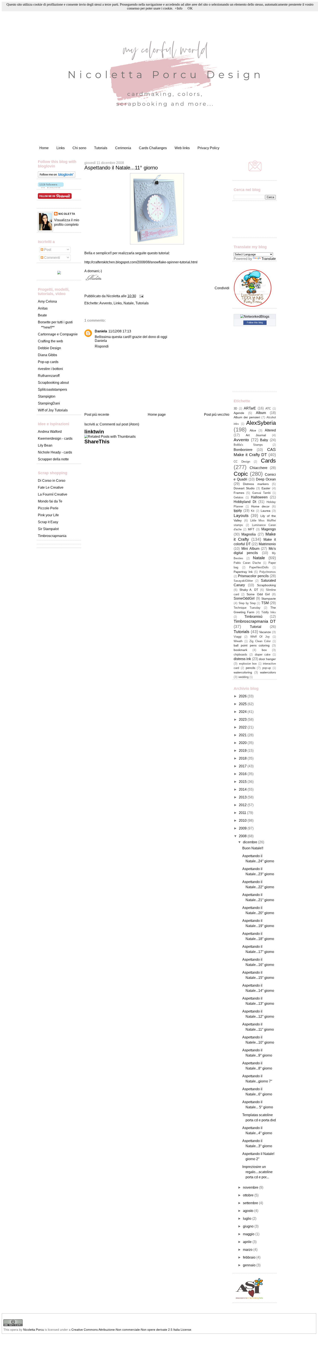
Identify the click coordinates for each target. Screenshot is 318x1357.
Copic (241, 474)
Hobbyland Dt (245, 502)
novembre (251, 1187)
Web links (182, 148)
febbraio (249, 1257)
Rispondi (102, 346)
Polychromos (267, 571)
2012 (243, 805)
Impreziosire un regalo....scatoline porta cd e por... (257, 1172)
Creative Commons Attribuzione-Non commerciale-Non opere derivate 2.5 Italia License (131, 1329)
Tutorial (255, 627)
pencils (250, 668)
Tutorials (100, 148)
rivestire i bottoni (50, 369)
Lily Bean (45, 445)
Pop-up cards (48, 362)
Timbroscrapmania (52, 536)
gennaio (249, 1265)
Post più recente (96, 414)
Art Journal (256, 435)
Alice (253, 430)
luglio (247, 1218)
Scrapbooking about (53, 382)
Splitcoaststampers (52, 389)
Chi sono (79, 148)
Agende (239, 413)
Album (261, 413)
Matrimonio (267, 544)
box (264, 650)
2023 (243, 719)
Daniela (101, 331)
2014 (243, 789)
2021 (243, 735)
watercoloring (243, 672)
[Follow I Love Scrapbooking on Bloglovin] (56, 176)
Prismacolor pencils (253, 576)
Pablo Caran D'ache (247, 562)
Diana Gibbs (47, 355)
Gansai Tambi (261, 492)
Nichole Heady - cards (55, 452)
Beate (42, 315)
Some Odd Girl (258, 594)
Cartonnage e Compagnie (58, 334)
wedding (243, 677)
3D (235, 408)
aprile (247, 1242)
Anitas (43, 308)
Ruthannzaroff (48, 376)
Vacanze (265, 632)
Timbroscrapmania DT (255, 621)
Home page (157, 414)
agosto (248, 1211)
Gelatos (238, 497)
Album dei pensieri (247, 417)
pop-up (266, 668)
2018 (243, 758)
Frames (239, 492)
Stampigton (46, 396)
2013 (243, 797)
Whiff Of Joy (260, 636)
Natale (129, 303)
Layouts (241, 515)
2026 (243, 696)
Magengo (268, 529)
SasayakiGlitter (243, 580)
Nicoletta (66, 213)
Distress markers (255, 484)
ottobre (248, 1195)
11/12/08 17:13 (119, 331)
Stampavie (268, 598)
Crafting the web (50, 341)
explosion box (248, 663)
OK (190, 8)
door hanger (267, 659)
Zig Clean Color (260, 641)
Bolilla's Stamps (248, 444)
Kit (252, 510)
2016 (243, 774)
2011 (243, 813)
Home (44, 148)
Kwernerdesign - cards (55, 438)
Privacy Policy (208, 148)
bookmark (240, 650)
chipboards (240, 654)
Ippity (238, 510)
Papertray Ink (243, 571)
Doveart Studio (244, 488)
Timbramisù (253, 616)
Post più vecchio (216, 414)
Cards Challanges (153, 148)
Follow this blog (255, 322)
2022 (243, 727)
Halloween (259, 497)
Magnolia (248, 534)
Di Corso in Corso (51, 480)
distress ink (242, 659)
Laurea (265, 510)
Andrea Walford (50, 431)
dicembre (250, 842)
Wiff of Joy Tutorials (53, 410)
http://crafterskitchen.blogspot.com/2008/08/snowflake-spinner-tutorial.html (141, 262)
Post (47, 249)
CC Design (242, 461)
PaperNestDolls (259, 567)
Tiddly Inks (268, 612)
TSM (265, 603)
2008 (243, 836)
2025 (243, 704)
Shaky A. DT (248, 589)
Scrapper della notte (53, 459)
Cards (268, 461)
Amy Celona (47, 301)
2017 (243, 766)
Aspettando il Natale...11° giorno (121, 168)
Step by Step (247, 603)
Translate (269, 259)
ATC (268, 408)
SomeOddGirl (244, 598)
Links (60, 148)
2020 (243, 743)
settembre (251, 1203)
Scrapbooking (266, 585)
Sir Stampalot (48, 529)
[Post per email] (140, 296)
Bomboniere (243, 450)
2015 (243, 782)
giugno (248, 1226)
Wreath (238, 641)
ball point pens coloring (252, 645)
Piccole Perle (48, 508)
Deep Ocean (266, 479)
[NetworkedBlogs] (254, 316)
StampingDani (49, 403)
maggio (249, 1234)
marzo (248, 1249)
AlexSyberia (261, 423)
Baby (264, 440)
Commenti (51, 257)
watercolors (268, 672)
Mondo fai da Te (50, 501)
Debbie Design (49, 348)
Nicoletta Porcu (33, 1329)
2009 (243, 828)
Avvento (105, 303)
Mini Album (250, 548)
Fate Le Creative (50, 487)
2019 (243, 750)
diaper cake (263, 654)
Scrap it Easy (48, 522)
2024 (243, 712)
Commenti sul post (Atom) (119, 424)
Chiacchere (258, 468)
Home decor (260, 506)
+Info (178, 8)
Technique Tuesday (247, 607)
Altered (270, 430)
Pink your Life (48, 515)
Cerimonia (123, 148)
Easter (266, 488)
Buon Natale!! (252, 848)
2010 (243, 820)
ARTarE (250, 408)
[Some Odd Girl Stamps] (59, 273)
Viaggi (237, 636)
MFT (251, 529)
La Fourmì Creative (52, 494)
